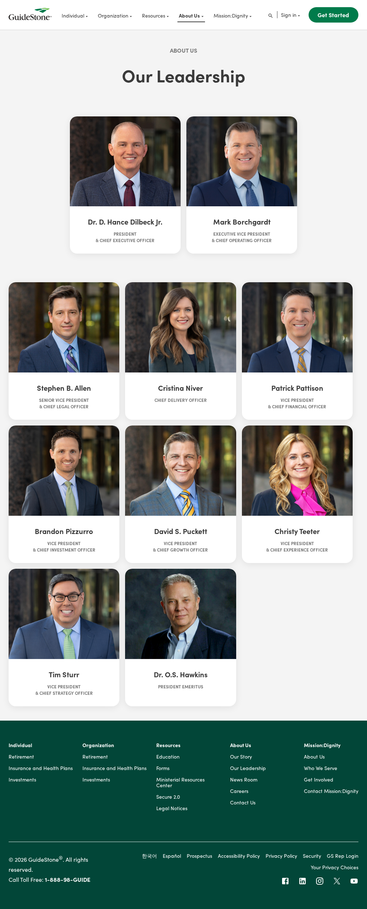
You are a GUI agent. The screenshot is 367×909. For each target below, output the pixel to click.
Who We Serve (320, 768)
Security (312, 855)
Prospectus (199, 855)
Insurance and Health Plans (41, 768)
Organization (98, 745)
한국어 (149, 855)
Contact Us (243, 802)
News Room (243, 779)
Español (172, 855)
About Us (183, 50)
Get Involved (318, 779)
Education (168, 757)
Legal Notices (171, 808)
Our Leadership (248, 768)
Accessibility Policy (239, 855)
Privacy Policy (281, 855)
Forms (163, 768)
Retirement (21, 757)
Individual (20, 745)
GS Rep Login (342, 855)
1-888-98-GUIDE (67, 879)
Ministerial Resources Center (180, 782)
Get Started (333, 15)
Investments (22, 779)
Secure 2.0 (168, 797)
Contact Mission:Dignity (331, 791)
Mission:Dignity (322, 745)
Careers (239, 791)
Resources (168, 745)
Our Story (241, 757)
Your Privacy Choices (334, 867)
